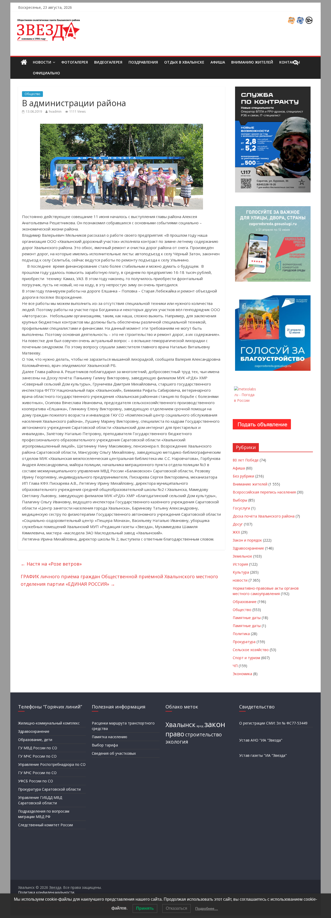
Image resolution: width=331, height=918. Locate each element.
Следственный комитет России (45, 824)
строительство (203, 734)
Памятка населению (109, 736)
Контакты (289, 62)
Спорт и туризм (246, 657)
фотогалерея (74, 62)
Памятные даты (247, 617)
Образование (245, 601)
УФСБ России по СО (35, 780)
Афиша (217, 62)
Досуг (238, 524)
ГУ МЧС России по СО (37, 756)
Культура (241, 572)
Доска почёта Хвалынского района (264, 516)
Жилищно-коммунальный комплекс (49, 723)
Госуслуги (241, 508)
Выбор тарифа (105, 745)
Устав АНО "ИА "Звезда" (260, 740)
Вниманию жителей (252, 62)
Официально (46, 73)
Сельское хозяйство (251, 649)
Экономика (242, 673)
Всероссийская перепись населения (264, 492)
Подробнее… (206, 908)
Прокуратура (244, 641)
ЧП (235, 665)
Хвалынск (180, 724)
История (240, 564)
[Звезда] (24, 62)
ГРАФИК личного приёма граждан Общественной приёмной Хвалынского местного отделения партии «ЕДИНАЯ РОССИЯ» (119, 580)
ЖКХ (236, 532)
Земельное (242, 556)
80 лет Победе (246, 460)
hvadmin (55, 111)
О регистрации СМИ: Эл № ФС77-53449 (273, 723)
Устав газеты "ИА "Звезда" (263, 755)
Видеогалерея (108, 62)
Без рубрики (243, 476)
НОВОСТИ (42, 62)
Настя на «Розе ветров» (51, 564)
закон (214, 724)
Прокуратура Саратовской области (49, 789)
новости (240, 580)
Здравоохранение (248, 548)
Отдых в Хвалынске (184, 62)
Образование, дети (35, 739)
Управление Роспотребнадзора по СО (52, 764)
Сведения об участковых (114, 753)
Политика (241, 633)
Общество (32, 94)
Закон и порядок (247, 540)
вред (200, 726)
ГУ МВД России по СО (37, 747)
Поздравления (143, 62)
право (175, 734)
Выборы (240, 500)
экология (177, 741)
